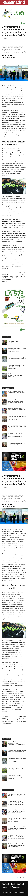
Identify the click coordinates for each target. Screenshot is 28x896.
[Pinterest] (10, 61)
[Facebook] (3, 61)
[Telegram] (17, 61)
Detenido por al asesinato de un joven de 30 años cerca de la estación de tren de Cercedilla (7, 278)
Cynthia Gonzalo (8, 55)
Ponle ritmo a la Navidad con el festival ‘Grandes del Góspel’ (20, 276)
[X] (6, 61)
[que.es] (14, 2)
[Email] (24, 61)
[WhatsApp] (13, 61)
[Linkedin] (21, 61)
